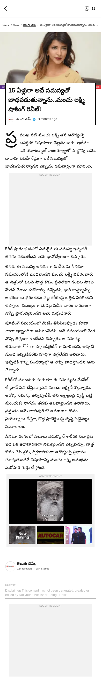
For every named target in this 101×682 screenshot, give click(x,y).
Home (6, 25)
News (16, 25)
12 (88, 8)
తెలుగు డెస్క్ (29, 24)
